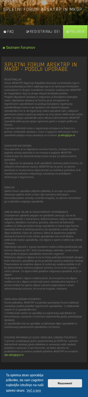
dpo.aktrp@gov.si (14, 355)
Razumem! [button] (65, 383)
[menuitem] (8, 31)
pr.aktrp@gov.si (66, 135)
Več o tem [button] (34, 390)
